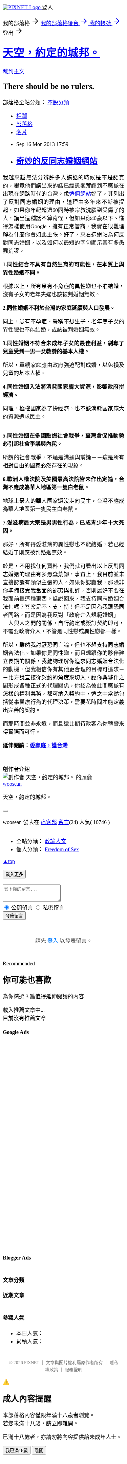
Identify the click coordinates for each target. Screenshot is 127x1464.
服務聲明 (73, 1369)
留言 (63, 822)
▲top (9, 861)
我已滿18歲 (16, 1450)
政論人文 (55, 841)
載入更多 (14, 874)
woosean (12, 784)
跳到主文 (13, 71)
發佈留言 (14, 915)
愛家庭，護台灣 (49, 745)
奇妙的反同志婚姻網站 (57, 161)
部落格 (24, 124)
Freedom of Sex (62, 849)
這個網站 (80, 194)
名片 (21, 132)
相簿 (21, 116)
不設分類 (58, 102)
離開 (39, 1450)
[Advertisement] (30, 1144)
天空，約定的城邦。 (51, 53)
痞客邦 (49, 822)
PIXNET (31, 1362)
